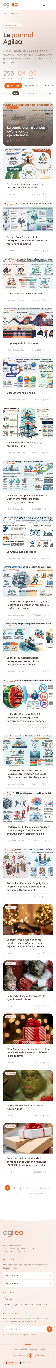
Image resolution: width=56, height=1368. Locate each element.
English (26, 1363)
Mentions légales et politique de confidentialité (26, 1304)
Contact (8, 1299)
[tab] (13, 85)
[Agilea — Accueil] (10, 5)
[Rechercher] (44, 5)
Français (12, 1363)
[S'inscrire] (49, 1329)
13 (34, 1188)
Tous (16, 93)
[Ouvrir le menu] (50, 5)
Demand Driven (31, 93)
